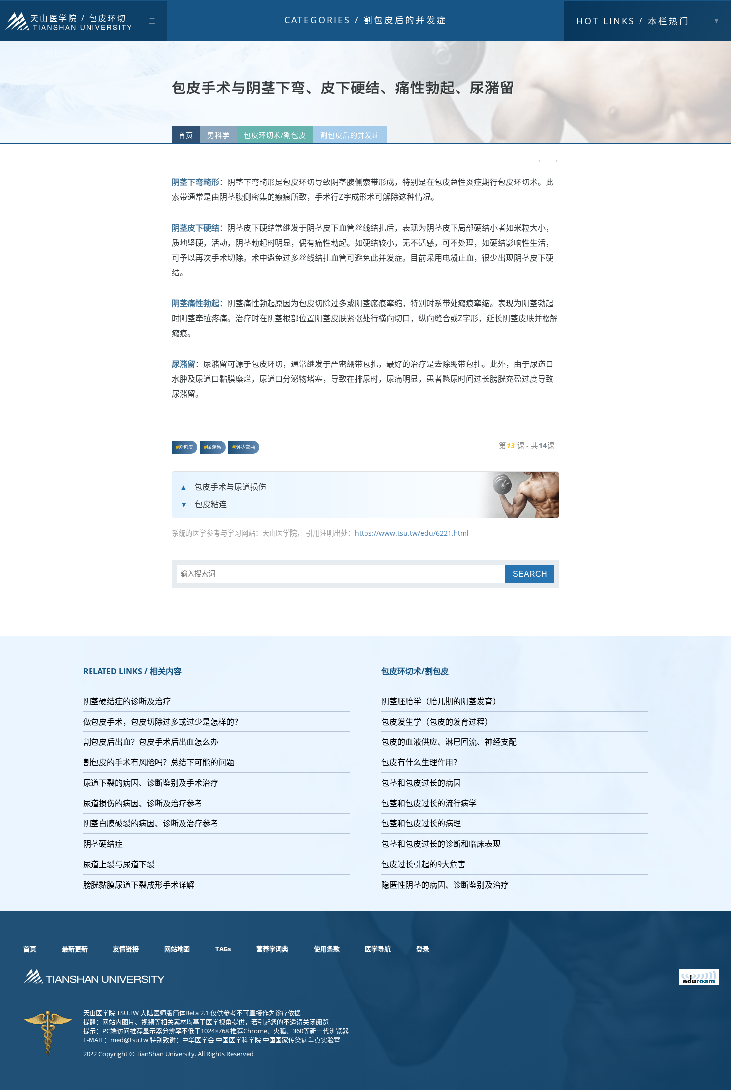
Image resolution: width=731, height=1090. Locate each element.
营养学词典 (272, 948)
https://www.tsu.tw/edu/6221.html (412, 533)
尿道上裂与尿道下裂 (119, 864)
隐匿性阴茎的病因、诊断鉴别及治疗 (445, 884)
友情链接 (126, 948)
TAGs (223, 948)
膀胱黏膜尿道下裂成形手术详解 (138, 884)
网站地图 (177, 948)
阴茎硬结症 (103, 843)
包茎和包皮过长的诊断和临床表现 (441, 843)
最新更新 (75, 948)
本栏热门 (633, 21)
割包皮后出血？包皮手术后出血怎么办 (150, 741)
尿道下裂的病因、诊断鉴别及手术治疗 (150, 782)
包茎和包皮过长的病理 (421, 823)
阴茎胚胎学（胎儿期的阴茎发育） (441, 701)
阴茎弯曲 (245, 447)
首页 (186, 135)
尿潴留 (214, 447)
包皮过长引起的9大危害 (423, 864)
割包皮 (186, 447)
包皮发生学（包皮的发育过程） (437, 721)
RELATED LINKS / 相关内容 (132, 671)
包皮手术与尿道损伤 (230, 486)
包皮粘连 (211, 504)
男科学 (218, 135)
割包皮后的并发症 (405, 20)
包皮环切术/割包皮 (275, 135)
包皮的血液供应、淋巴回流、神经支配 (449, 741)
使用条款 (327, 948)
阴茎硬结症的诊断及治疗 (127, 701)
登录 (422, 948)
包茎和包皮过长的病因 (421, 782)
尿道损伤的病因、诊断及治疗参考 (142, 803)
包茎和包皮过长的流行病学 (429, 803)
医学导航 (378, 948)
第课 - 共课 (526, 445)
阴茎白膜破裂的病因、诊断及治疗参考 (150, 823)
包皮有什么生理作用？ (421, 762)
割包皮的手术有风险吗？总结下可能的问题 (158, 762)
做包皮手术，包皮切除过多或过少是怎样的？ (162, 721)
